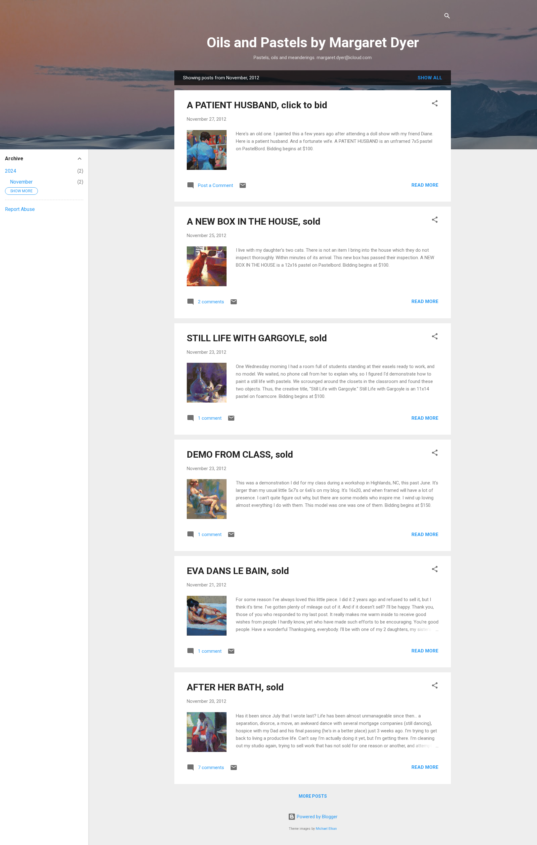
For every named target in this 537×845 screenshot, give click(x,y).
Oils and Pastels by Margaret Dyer (313, 42)
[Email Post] (242, 187)
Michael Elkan (326, 829)
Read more (424, 185)
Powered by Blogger (316, 816)
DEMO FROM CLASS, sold (240, 454)
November (21, 182)
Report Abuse (20, 209)
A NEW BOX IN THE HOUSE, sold (253, 221)
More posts (313, 796)
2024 (10, 171)
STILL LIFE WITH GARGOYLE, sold (257, 338)
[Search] (447, 16)
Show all (430, 78)
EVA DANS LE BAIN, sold (238, 570)
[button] (434, 104)
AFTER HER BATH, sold (235, 687)
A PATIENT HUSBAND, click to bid (257, 105)
